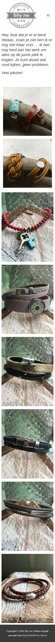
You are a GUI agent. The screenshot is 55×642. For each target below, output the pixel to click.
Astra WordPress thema (35, 635)
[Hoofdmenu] (48, 15)
